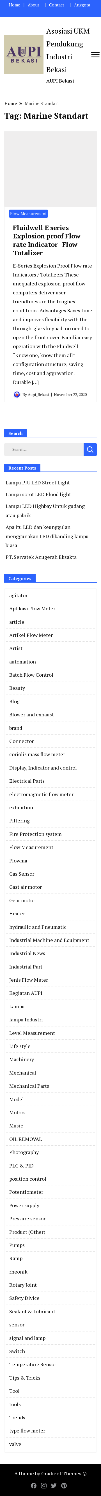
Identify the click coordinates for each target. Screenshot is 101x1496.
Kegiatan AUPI (25, 992)
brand (15, 727)
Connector (21, 741)
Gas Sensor (21, 873)
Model (16, 1099)
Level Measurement (32, 1033)
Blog (14, 701)
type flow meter (27, 1430)
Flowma (18, 860)
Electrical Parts (27, 780)
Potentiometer (26, 1191)
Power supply (24, 1205)
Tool (14, 1390)
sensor (16, 1324)
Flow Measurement (28, 213)
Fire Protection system (35, 834)
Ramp (15, 1258)
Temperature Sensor (32, 1364)
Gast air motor (25, 886)
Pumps (17, 1245)
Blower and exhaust (31, 714)
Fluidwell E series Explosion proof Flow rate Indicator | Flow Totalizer (46, 240)
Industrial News (27, 953)
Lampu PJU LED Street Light (38, 482)
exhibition (21, 807)
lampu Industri (26, 1019)
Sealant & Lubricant (32, 1311)
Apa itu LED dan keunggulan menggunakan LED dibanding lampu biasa (47, 536)
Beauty (17, 687)
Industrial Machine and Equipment (49, 940)
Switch (17, 1351)
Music (16, 1125)
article (16, 621)
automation (22, 661)
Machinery (21, 1059)
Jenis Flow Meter (28, 979)
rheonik (18, 1271)
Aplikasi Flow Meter (32, 608)
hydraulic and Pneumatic (37, 926)
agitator (18, 595)
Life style (20, 1046)
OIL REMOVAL (25, 1139)
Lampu (17, 1006)
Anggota (82, 5)
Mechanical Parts (29, 1085)
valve (15, 1444)
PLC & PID (21, 1165)
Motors (17, 1112)
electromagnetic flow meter (41, 794)
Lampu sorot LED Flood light (38, 494)
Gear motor (22, 900)
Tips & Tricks (24, 1377)
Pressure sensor (27, 1218)
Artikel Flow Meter (31, 635)
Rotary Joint (23, 1284)
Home (14, 5)
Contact (56, 5)
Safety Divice (24, 1298)
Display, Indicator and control (43, 767)
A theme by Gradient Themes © (50, 1473)
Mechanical (22, 1072)
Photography (24, 1152)
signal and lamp (27, 1338)
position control (27, 1178)
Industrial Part (25, 966)
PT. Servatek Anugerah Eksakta (41, 557)
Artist (15, 648)
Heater (17, 913)
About (33, 5)
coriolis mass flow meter (37, 754)
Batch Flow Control (31, 674)
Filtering (19, 820)
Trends (17, 1417)
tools (15, 1404)
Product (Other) (27, 1231)
